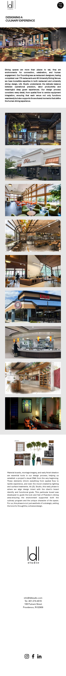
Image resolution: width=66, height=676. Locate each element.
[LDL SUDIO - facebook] (33, 656)
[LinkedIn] (39, 656)
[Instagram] (27, 656)
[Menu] (60, 5)
